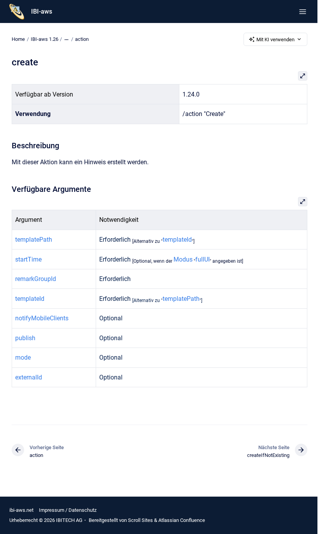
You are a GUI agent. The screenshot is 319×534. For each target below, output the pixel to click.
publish (25, 338)
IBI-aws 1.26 (44, 39)
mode (23, 357)
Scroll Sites (140, 520)
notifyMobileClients (41, 318)
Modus (183, 259)
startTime (28, 259)
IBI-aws (41, 11)
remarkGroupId (35, 279)
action (82, 39)
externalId (28, 377)
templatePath (33, 239)
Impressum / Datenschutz (67, 510)
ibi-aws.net (21, 510)
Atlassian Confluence (181, 520)
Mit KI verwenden (275, 39)
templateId (177, 239)
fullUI (202, 259)
